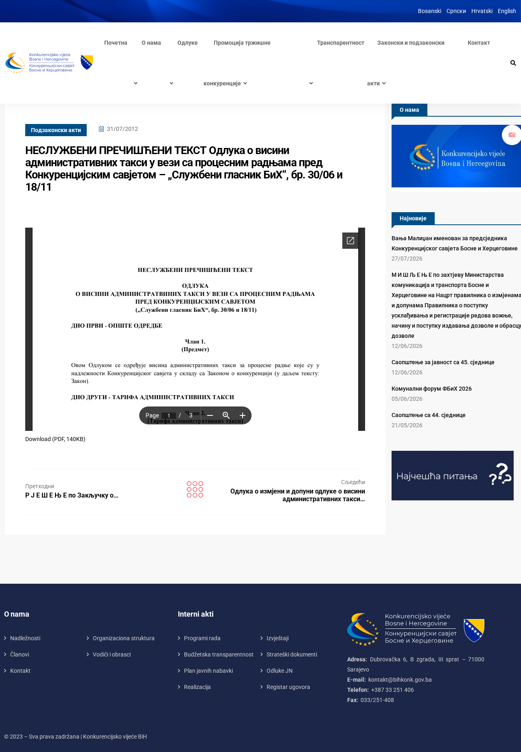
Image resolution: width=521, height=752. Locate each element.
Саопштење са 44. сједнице (429, 415)
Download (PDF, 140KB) (55, 439)
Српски (456, 11)
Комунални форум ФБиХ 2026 (432, 388)
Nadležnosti (25, 638)
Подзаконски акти (56, 130)
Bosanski (429, 11)
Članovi (19, 654)
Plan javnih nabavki (208, 670)
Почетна (115, 42)
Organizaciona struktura (124, 638)
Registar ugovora (288, 687)
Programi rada (202, 638)
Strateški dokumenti (292, 654)
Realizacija (197, 687)
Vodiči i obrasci (112, 654)
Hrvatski (482, 11)
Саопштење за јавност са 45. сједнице (443, 362)
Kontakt (20, 670)
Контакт (479, 42)
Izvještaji (278, 638)
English (507, 11)
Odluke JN (280, 670)
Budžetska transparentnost (219, 654)
